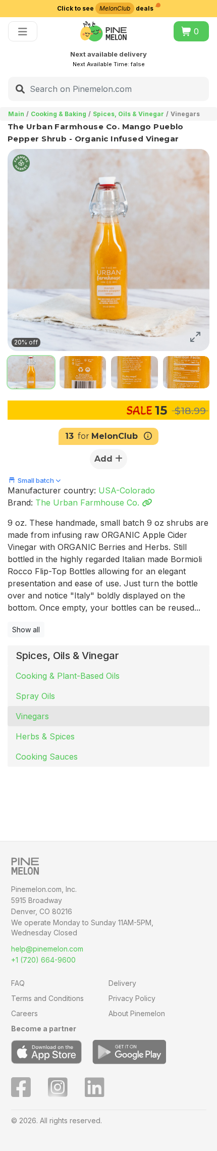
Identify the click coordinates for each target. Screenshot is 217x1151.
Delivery (122, 983)
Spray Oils (35, 696)
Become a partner (43, 1028)
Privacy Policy (131, 998)
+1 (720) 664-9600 (43, 960)
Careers (24, 1013)
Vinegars (32, 716)
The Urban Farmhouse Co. (88, 502)
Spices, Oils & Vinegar (128, 114)
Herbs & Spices (45, 736)
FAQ (18, 983)
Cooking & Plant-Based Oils (68, 676)
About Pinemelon (136, 1013)
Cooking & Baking (58, 114)
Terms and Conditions (47, 998)
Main (16, 114)
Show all (26, 629)
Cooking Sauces (47, 757)
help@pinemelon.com (47, 948)
